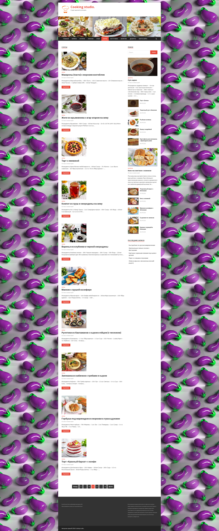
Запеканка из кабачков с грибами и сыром (84, 375)
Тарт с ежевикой (70, 160)
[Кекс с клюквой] (133, 204)
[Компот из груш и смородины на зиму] (93, 191)
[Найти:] (142, 52)
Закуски (90, 38)
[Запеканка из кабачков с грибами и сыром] (93, 363)
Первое (74, 38)
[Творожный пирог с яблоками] (133, 195)
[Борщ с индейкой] (133, 135)
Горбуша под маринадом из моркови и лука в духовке (91, 418)
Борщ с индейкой (146, 129)
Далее (111, 486)
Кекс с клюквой (145, 198)
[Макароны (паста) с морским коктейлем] (93, 62)
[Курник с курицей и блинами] (133, 233)
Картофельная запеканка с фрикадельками (148, 140)
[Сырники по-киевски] (133, 223)
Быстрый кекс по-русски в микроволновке (142, 245)
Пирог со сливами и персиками (138, 258)
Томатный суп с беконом (148, 110)
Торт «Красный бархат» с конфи (79, 461)
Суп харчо (132, 80)
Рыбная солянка (145, 119)
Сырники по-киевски (147, 217)
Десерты (133, 38)
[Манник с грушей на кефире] (93, 277)
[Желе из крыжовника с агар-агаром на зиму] (93, 105)
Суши (98, 38)
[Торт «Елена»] (133, 106)
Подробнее (66, 87)
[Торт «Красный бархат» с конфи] (93, 449)
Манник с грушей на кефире (77, 289)
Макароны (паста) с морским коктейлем (83, 74)
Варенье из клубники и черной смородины (85, 246)
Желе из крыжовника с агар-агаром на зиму (85, 117)
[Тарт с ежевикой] (93, 148)
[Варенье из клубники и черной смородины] (93, 234)
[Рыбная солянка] (133, 125)
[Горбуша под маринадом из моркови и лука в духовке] (93, 406)
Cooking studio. (83, 7)
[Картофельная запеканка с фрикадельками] (133, 145)
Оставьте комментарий (67, 77)
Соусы (105, 38)
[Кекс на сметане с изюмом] (142, 167)
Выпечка (124, 38)
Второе (82, 38)
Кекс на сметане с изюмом (139, 170)
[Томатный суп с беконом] (133, 116)
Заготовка (114, 38)
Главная (66, 38)
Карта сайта (143, 38)
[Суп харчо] (142, 76)
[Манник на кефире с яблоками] (133, 214)
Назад (75, 486)
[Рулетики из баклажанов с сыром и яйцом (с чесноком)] (93, 320)
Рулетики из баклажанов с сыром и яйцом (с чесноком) (91, 332)
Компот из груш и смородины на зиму (82, 203)
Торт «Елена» (144, 100)
